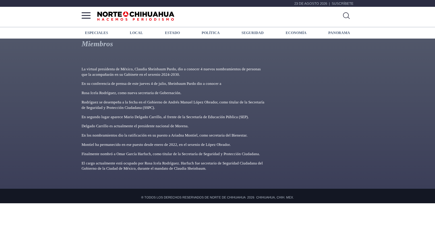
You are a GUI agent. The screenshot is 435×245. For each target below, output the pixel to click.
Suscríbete (342, 3)
